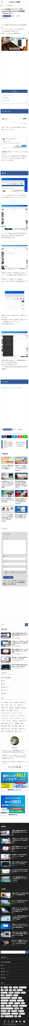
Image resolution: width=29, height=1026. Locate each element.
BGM (11, 702)
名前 (4, 556)
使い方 (6, 98)
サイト (4, 566)
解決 (2, 731)
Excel (6, 705)
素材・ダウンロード (6, 728)
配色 (16, 731)
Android (6, 702)
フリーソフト (6, 690)
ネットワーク (21, 715)
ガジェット (14, 713)
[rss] (20, 1021)
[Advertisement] (14, 70)
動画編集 (17, 723)
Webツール (20, 705)
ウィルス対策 (9, 710)
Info (3, 680)
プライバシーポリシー (21, 1024)
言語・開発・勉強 (9, 731)
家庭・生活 (4, 726)
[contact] (20, 767)
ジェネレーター (5, 715)
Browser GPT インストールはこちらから (11, 387)
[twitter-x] (12, 767)
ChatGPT (18, 15)
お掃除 (3, 710)
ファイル (11, 718)
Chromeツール (23, 702)
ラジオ (3, 720)
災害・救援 (14, 726)
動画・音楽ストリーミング (7, 723)
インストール (8, 95)
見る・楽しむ (15, 728)
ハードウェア (4, 718)
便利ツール (15, 720)
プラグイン (17, 718)
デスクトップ (13, 715)
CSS (3, 705)
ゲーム (20, 713)
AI (14, 15)
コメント (5, 538)
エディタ (16, 710)
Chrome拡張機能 (7, 15)
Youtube (24, 707)
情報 (9, 726)
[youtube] (17, 767)
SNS (11, 705)
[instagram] (14, 767)
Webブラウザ (4, 707)
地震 (22, 723)
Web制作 (11, 707)
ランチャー (8, 720)
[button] (3, 436)
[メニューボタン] (2, 2)
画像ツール (21, 726)
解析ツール (22, 728)
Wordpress (17, 707)
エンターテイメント (6, 713)
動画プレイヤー (23, 720)
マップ (23, 718)
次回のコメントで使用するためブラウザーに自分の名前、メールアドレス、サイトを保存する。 (15, 572)
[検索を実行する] (26, 624)
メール (5, 561)
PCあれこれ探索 (14, 2)
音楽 (20, 731)
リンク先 (7, 100)
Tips (4, 684)
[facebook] (9, 767)
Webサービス (6, 687)
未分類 (4, 693)
